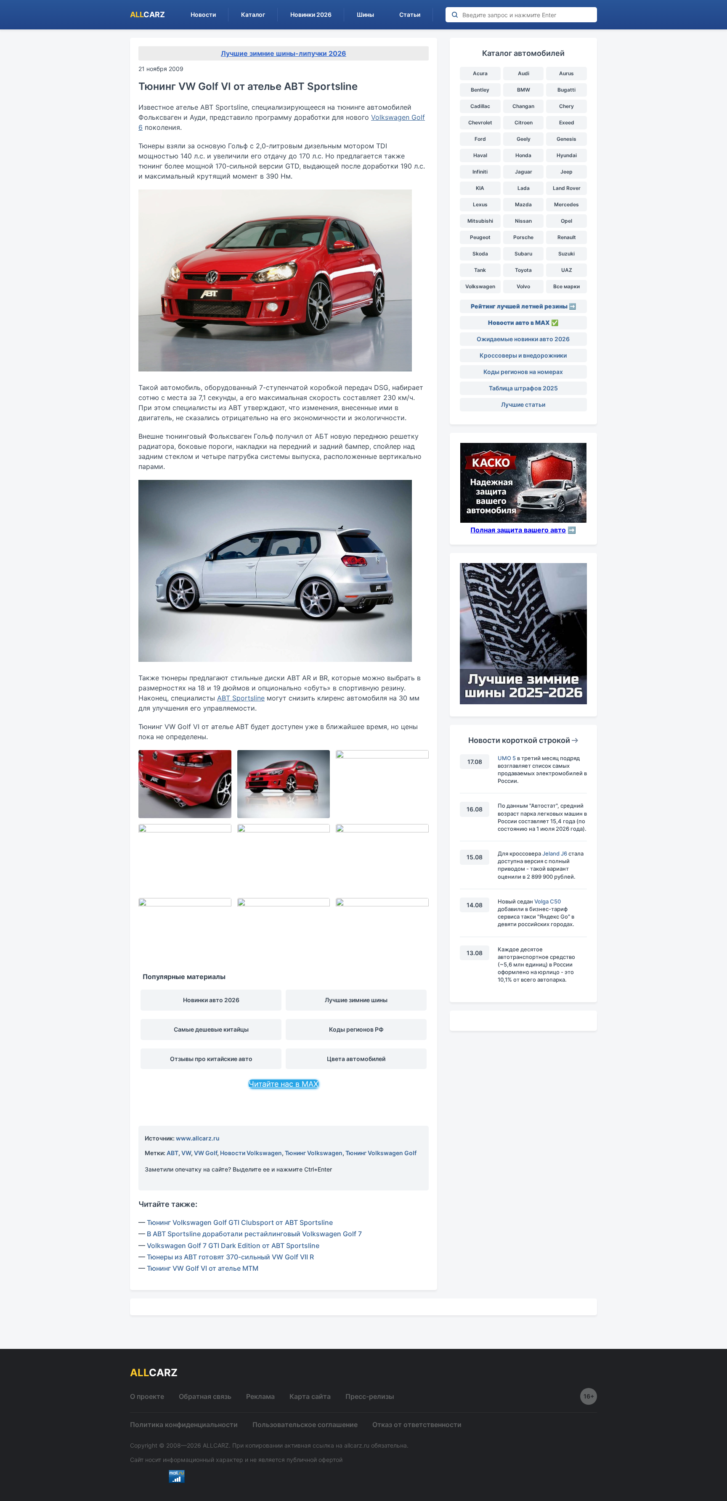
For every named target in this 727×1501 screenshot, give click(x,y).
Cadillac (480, 106)
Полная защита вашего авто (518, 530)
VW (186, 1152)
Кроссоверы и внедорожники (523, 355)
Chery (566, 106)
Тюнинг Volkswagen (313, 1152)
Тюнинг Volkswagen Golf (381, 1152)
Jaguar (523, 172)
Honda (523, 155)
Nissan (523, 221)
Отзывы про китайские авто (211, 1058)
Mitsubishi (480, 221)
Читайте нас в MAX (283, 1084)
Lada (523, 188)
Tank (480, 270)
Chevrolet (480, 122)
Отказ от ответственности (417, 1424)
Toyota (523, 270)
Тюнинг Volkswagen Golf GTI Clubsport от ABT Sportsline (240, 1222)
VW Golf (205, 1152)
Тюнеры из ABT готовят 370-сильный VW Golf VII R (230, 1257)
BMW (523, 90)
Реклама (260, 1396)
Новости (203, 14)
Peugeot (480, 237)
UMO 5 (507, 758)
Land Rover (567, 188)
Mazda (523, 204)
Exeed (566, 122)
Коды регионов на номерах (523, 371)
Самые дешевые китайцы (211, 1029)
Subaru (523, 253)
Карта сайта (310, 1396)
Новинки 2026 (311, 14)
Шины (365, 14)
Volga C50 (547, 901)
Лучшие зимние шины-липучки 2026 (283, 53)
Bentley (480, 90)
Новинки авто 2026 (211, 999)
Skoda (480, 253)
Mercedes (566, 204)
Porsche (523, 237)
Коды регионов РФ (356, 1029)
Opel (566, 221)
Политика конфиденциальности (184, 1424)
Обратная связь (205, 1396)
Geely (524, 139)
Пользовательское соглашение (305, 1424)
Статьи (409, 14)
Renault (566, 237)
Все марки (566, 286)
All (147, 14)
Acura (480, 73)
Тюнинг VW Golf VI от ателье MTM (202, 1268)
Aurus (566, 73)
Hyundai (567, 155)
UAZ (566, 270)
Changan (523, 106)
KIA (480, 188)
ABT (172, 1152)
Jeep (566, 172)
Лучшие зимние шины (356, 999)
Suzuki (566, 253)
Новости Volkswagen (251, 1152)
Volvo (523, 286)
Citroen (524, 122)
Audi (523, 73)
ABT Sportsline (241, 698)
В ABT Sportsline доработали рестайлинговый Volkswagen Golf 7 (254, 1234)
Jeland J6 (554, 853)
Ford (480, 139)
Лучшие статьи (523, 404)
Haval (480, 155)
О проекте (147, 1396)
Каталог (253, 14)
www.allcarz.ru (198, 1138)
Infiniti (480, 172)
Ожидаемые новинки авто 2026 (523, 338)
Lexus (480, 204)
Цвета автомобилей (356, 1058)
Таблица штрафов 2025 (523, 388)
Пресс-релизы (369, 1396)
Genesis (566, 139)
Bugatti (566, 90)
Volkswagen (480, 286)
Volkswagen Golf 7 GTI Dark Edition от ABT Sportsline (233, 1245)
